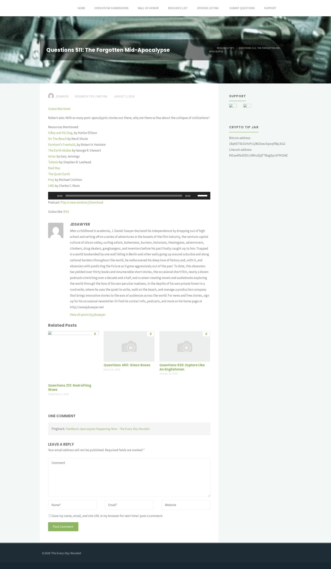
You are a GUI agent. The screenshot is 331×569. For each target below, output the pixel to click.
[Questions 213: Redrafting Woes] (73, 356)
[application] (129, 196)
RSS (66, 211)
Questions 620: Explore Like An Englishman (182, 367)
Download (96, 202)
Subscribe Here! (59, 109)
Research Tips (225, 48)
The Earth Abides (59, 150)
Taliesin (53, 162)
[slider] (203, 195)
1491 (51, 186)
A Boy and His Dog (60, 133)
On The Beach (57, 139)
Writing (102, 96)
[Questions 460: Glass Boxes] (129, 346)
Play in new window (74, 202)
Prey (51, 180)
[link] (285, 8)
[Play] (53, 196)
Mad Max (54, 168)
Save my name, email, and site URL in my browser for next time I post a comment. (107, 516)
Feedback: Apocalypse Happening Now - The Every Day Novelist (107, 429)
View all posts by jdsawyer (88, 315)
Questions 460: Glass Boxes (127, 365)
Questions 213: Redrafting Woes (69, 387)
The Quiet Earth (59, 174)
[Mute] (195, 196)
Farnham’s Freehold (61, 145)
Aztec (52, 156)
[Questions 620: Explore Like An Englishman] (184, 346)
